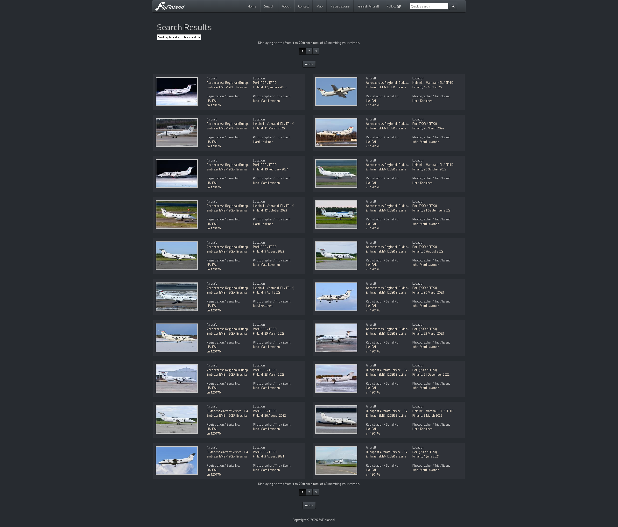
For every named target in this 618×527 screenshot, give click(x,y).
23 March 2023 (434, 333)
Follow (392, 6)
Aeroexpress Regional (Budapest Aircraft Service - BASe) (246, 82)
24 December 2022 (436, 374)
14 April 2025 (433, 87)
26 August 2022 (275, 415)
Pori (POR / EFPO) (265, 82)
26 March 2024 (434, 128)
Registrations (340, 6)
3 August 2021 (274, 456)
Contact (303, 6)
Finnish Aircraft (368, 6)
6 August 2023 (433, 251)
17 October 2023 (275, 210)
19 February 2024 (276, 169)
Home (252, 6)
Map (319, 6)
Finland (258, 87)
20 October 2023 (435, 169)
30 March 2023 (434, 292)
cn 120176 (214, 105)
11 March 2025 (274, 128)
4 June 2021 (432, 456)
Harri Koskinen (422, 100)
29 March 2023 (274, 333)
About (286, 6)
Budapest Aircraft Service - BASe (388, 369)
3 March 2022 (433, 415)
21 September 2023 (437, 210)
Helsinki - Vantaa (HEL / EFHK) (433, 82)
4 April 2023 (272, 292)
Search (269, 6)
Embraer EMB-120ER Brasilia (227, 87)
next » (309, 64)
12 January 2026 (275, 87)
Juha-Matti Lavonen (266, 100)
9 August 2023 (274, 251)
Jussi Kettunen (263, 305)
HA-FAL (212, 100)
